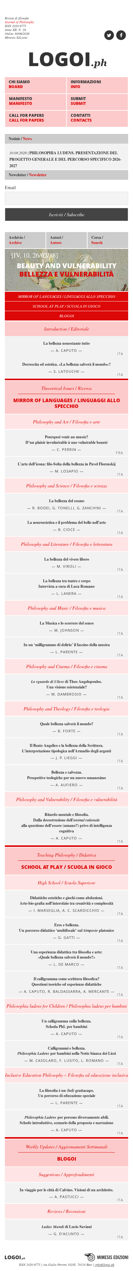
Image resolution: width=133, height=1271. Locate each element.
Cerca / (97, 240)
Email (10, 187)
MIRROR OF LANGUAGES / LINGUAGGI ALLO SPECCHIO (66, 296)
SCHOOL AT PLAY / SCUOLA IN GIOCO (66, 306)
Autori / (56, 240)
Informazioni (86, 84)
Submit (78, 101)
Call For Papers (26, 118)
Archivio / (17, 240)
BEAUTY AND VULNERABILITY (64, 264)
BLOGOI (66, 315)
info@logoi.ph (104, 1264)
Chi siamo (19, 84)
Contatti (81, 118)
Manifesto (20, 101)
